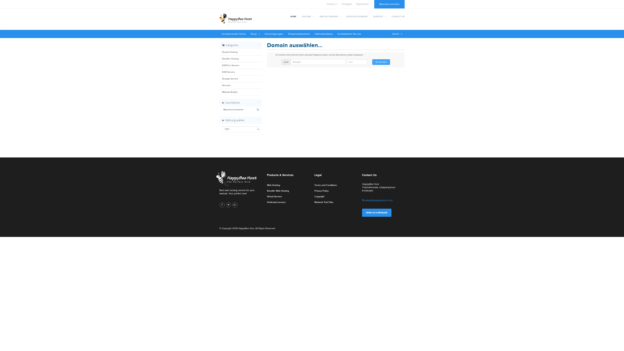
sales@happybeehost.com (378, 200)
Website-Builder (230, 92)
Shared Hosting (230, 52)
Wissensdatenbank (299, 33)
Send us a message (376, 212)
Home (293, 16)
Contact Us (398, 16)
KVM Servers (228, 72)
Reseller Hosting (230, 59)
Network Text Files (323, 202)
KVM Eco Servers (230, 65)
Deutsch (331, 4)
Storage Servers (230, 79)
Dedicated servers (276, 202)
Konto (396, 33)
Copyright (319, 196)
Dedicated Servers (357, 16)
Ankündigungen (274, 33)
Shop (254, 33)
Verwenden (381, 62)
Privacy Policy (321, 190)
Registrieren (362, 4)
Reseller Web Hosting (278, 190)
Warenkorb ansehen (389, 4)
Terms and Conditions (325, 185)
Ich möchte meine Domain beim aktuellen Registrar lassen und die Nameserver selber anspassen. (319, 55)
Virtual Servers (328, 16)
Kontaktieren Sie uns (349, 33)
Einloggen (347, 4)
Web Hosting (273, 185)
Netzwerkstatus (324, 33)
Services (378, 16)
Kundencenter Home (234, 33)
